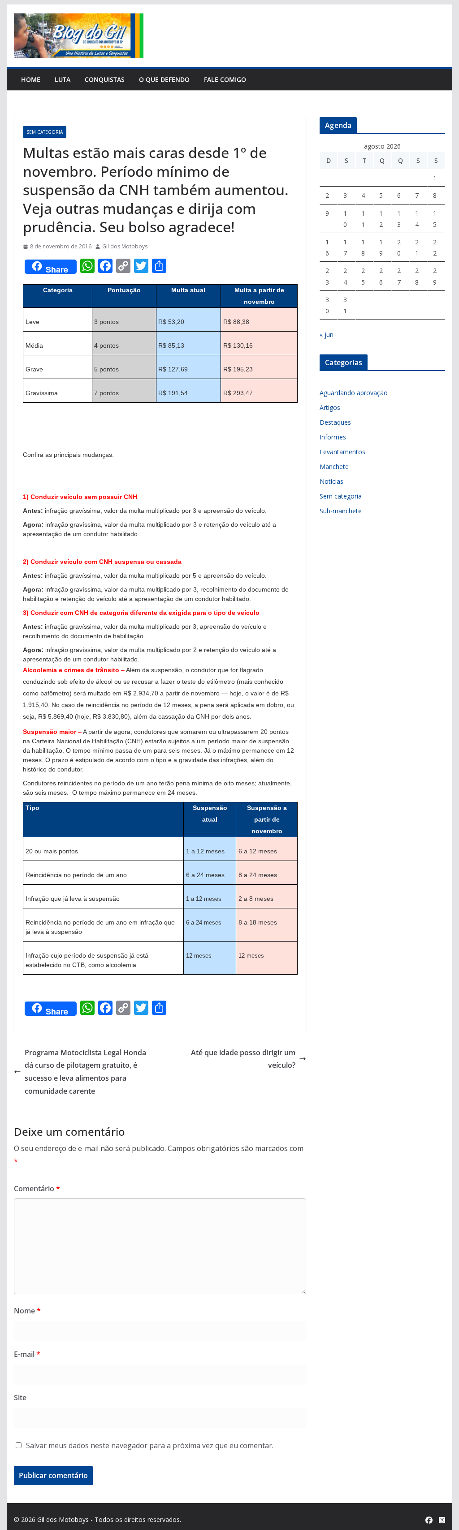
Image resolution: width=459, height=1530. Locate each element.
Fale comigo (225, 79)
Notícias (331, 481)
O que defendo (164, 79)
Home (30, 79)
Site (20, 1397)
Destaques (335, 422)
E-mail (27, 1354)
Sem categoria (44, 132)
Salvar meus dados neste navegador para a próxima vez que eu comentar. (149, 1445)
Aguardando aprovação (354, 392)
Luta (62, 79)
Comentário (37, 1188)
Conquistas (105, 79)
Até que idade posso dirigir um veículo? (243, 1059)
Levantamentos (342, 451)
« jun (326, 334)
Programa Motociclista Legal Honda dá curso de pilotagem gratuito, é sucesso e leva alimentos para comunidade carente (85, 1072)
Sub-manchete (341, 511)
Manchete (334, 466)
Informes (333, 437)
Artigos (330, 407)
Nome (27, 1311)
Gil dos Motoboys (124, 246)
